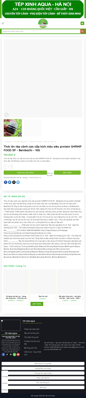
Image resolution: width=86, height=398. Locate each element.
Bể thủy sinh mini (30, 348)
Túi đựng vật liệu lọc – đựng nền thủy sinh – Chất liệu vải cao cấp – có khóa (16, 297)
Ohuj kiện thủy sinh (31, 337)
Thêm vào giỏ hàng (25, 173)
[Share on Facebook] (5, 182)
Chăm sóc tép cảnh (31, 329)
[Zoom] (6, 115)
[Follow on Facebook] (3, 354)
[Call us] (14, 354)
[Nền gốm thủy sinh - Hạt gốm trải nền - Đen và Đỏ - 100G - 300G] (69, 281)
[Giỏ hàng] (82, 23)
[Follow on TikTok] (7, 354)
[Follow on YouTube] (18, 354)
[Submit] (82, 31)
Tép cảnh (13, 177)
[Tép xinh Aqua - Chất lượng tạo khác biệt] (43, 23)
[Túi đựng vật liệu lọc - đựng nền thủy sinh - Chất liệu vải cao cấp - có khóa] (16, 281)
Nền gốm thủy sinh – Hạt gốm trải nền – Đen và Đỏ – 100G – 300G (70, 297)
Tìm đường (5, 376)
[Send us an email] (10, 354)
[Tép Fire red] (43, 281)
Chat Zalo (4, 383)
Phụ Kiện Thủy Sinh (20, 141)
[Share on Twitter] (9, 182)
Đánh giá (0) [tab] (18, 196)
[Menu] (3, 23)
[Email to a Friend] (14, 182)
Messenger (5, 389)
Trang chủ (8, 141)
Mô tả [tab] (7, 196)
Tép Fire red (43, 296)
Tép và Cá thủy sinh (31, 333)
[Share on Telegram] (18, 182)
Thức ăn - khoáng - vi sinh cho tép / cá (42, 141)
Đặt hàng (67, 173)
